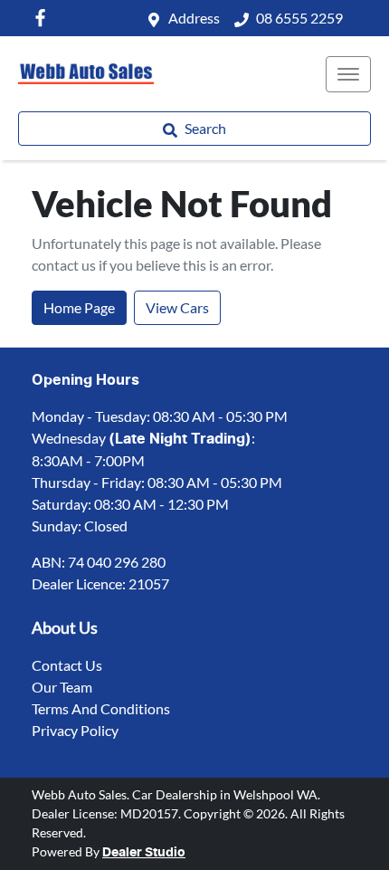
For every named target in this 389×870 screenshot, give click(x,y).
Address (194, 17)
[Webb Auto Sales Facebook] (44, 17)
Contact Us (67, 665)
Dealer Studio (143, 852)
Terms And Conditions (101, 708)
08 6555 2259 (299, 17)
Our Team (62, 686)
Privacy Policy (75, 730)
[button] (348, 74)
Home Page (79, 307)
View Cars (177, 307)
